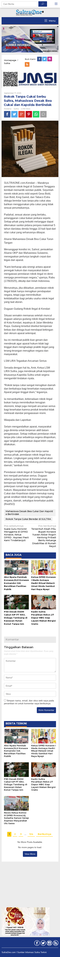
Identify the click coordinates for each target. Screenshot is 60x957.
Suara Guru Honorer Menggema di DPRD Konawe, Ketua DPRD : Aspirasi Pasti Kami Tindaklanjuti (16, 533)
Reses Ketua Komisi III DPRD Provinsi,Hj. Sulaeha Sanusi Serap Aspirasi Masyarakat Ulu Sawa (16, 818)
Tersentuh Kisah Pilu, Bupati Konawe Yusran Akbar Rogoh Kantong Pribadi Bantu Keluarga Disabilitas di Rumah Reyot (43, 535)
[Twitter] (44, 59)
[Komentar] (43, 114)
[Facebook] (39, 59)
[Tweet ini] (14, 114)
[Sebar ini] (7, 114)
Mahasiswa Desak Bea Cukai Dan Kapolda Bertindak (29, 513)
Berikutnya (44, 834)
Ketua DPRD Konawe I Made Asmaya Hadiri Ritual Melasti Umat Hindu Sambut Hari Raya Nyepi (43, 583)
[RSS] (27, 64)
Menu (52, 20)
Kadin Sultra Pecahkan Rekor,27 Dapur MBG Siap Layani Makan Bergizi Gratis (43, 617)
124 (31, 834)
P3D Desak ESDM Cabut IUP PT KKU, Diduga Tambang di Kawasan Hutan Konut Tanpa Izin (15, 617)
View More (30, 854)
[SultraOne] (30, 12)
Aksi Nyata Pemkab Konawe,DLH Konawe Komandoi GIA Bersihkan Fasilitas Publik (16, 583)
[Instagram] (49, 59)
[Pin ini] (29, 114)
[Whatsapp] (36, 114)
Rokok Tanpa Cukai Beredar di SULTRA (28, 519)
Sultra (16, 109)
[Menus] (57, 4)
